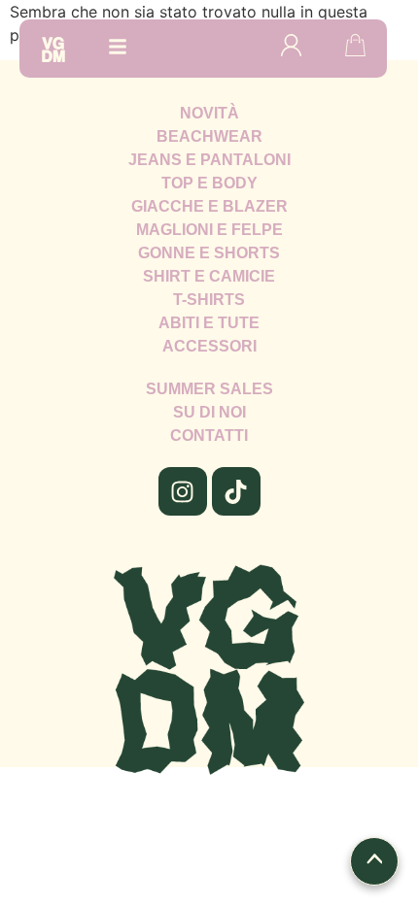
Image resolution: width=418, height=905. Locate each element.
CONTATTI (209, 435)
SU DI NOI (209, 412)
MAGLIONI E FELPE (209, 229)
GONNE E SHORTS (209, 253)
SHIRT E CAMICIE (209, 276)
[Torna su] (374, 861)
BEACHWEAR (209, 136)
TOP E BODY (209, 183)
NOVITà (209, 113)
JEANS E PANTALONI (209, 159)
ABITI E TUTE (209, 323)
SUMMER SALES (209, 389)
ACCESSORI (209, 346)
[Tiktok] (236, 491)
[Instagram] (182, 491)
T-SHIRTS (209, 299)
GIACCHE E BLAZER (209, 206)
